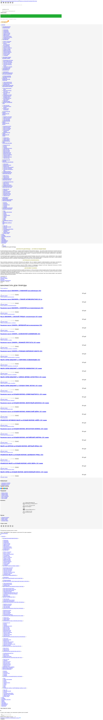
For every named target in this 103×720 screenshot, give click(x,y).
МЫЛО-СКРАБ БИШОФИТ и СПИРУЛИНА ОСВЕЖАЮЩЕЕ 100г (20, 360)
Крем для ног (6, 175)
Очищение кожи (4, 494)
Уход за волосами (5, 496)
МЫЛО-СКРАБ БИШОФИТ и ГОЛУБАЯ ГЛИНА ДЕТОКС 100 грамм (21, 385)
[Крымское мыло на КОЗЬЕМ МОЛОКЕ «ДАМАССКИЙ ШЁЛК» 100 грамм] (6, 409)
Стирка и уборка (4, 495)
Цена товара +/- (3, 277)
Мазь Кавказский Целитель (6, 93)
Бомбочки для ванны (7, 116)
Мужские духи (6, 166)
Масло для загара (7, 191)
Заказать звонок (3, 12)
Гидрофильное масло (7, 148)
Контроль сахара (6, 53)
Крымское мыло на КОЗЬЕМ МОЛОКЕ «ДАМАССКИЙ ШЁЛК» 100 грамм (23, 411)
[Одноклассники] (2, 488)
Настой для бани (6, 33)
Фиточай (5, 227)
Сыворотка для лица (7, 156)
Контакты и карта (4, 485)
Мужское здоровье (7, 51)
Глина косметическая (7, 82)
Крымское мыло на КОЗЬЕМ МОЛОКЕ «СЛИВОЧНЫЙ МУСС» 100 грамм (23, 394)
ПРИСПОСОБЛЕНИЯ (6, 200)
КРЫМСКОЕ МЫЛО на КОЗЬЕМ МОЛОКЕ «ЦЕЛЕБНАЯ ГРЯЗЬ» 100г (21, 455)
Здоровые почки (6, 46)
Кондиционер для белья (8, 60)
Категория (2, 279)
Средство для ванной (7, 62)
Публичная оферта (5, 517)
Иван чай (5, 225)
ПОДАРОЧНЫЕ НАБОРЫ (7, 199)
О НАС (2, 697)
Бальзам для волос (7, 126)
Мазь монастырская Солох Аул (7, 91)
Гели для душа (6, 105)
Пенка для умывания (7, 154)
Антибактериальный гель (8, 181)
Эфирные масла (6, 34)
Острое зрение (6, 54)
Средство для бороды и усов (9, 644)
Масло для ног (6, 176)
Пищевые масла (6, 215)
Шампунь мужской (7, 171)
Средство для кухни (7, 63)
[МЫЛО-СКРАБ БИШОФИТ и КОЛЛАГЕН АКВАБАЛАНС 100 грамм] (9, 365)
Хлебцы (4, 216)
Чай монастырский (7, 226)
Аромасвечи (5, 29)
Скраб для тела (6, 195)
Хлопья (4, 217)
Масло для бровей (7, 128)
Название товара (3, 278)
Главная (4, 245)
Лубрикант (5, 190)
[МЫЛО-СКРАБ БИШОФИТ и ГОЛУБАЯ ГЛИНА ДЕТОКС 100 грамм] (7, 383)
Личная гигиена (4, 492)
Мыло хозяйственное (7, 61)
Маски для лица (6, 151)
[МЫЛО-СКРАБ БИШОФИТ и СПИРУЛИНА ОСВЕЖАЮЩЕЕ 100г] (10, 357)
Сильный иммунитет (7, 52)
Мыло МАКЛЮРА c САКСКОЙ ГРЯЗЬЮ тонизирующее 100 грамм (21, 316)
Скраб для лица (6, 155)
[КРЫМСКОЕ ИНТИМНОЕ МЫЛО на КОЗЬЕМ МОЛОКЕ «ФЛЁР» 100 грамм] (4, 417)
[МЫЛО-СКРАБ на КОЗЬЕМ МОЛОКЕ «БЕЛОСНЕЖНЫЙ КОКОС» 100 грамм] (7, 469)
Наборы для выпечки (7, 212)
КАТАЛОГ (3, 536)
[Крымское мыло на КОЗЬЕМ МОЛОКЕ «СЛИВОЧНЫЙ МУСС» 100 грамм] (6, 391)
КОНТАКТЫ (3, 706)
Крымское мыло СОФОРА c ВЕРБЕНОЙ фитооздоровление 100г (21, 325)
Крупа (4, 219)
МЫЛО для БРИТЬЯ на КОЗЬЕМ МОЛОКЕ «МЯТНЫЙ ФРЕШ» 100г (21, 446)
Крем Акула (5, 100)
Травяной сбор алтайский (6, 231)
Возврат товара (4, 518)
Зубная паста (6, 137)
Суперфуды (5, 55)
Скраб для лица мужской (8, 167)
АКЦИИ (2, 700)
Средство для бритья (7, 168)
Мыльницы (5, 203)
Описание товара (3, 295)
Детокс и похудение (7, 41)
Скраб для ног (6, 177)
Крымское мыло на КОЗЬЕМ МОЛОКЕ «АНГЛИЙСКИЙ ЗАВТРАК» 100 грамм (24, 437)
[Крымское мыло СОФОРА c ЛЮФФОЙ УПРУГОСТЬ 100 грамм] (6, 340)
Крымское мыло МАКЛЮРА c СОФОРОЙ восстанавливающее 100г (21, 308)
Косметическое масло (7, 83)
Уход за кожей (4, 498)
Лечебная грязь (6, 84)
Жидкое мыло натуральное (6, 109)
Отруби (4, 213)
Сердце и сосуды (6, 48)
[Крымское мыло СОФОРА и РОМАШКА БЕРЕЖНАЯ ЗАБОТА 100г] (8, 348)
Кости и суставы (6, 42)
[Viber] (7, 488)
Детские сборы (6, 233)
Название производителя (5, 280)
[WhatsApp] (5, 488)
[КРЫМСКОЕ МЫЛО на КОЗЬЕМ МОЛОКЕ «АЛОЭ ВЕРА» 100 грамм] (5, 460)
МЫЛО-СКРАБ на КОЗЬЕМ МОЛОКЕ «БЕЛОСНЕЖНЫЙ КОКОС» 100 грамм (24, 472)
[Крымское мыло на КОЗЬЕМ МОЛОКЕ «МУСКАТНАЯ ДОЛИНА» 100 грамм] (7, 426)
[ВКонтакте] (1, 488)
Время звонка (3, 716)
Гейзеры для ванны (7, 117)
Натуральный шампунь (6, 131)
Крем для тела (6, 189)
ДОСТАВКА (3, 702)
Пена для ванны (6, 118)
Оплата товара (4, 519)
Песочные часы (6, 204)
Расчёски (5, 205)
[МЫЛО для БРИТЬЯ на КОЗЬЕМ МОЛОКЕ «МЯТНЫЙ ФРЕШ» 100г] (6, 443)
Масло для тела (6, 192)
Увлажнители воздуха (7, 37)
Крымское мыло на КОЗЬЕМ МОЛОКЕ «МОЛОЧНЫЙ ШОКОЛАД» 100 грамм (24, 403)
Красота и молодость (7, 47)
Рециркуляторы (6, 38)
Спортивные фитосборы (8, 229)
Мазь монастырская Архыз (8, 588)
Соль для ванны (6, 119)
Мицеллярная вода (7, 152)
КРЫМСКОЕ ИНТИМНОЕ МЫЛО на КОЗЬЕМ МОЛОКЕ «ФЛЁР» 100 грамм (23, 420)
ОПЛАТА (3, 701)
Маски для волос (6, 127)
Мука (4, 211)
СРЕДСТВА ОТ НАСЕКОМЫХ (5, 198)
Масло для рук (6, 183)
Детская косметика (7, 75)
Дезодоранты (6, 71)
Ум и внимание (6, 45)
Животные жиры (6, 101)
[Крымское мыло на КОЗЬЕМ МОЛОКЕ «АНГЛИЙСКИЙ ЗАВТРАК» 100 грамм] (6, 434)
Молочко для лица (7, 153)
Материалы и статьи (5, 484)
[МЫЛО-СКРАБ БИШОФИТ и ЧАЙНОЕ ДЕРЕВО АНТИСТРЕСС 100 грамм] (8, 374)
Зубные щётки (6, 139)
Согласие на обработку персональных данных (9, 717)
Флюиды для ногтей (7, 185)
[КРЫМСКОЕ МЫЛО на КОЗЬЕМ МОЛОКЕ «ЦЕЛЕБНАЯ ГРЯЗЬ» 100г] (6, 452)
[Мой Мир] (4, 488)
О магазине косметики (5, 483)
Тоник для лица (6, 157)
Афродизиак (5, 164)
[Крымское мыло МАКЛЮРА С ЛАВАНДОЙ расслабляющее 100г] (4, 288)
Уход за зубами (4, 497)
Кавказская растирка (7, 94)
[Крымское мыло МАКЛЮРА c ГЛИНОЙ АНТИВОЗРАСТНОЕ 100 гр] (7, 296)
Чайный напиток (6, 232)
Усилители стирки (6, 67)
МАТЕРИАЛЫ (4, 705)
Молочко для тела (7, 194)
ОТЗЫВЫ (3, 698)
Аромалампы (6, 30)
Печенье (5, 214)
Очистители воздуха (7, 36)
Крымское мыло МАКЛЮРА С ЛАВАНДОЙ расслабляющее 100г (20, 290)
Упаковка (5, 206)
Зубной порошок (6, 138)
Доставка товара (4, 520)
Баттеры (5, 146)
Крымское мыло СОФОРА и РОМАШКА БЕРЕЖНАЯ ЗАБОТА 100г (21, 351)
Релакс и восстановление (6, 44)
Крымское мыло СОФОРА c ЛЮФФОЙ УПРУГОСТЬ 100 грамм (20, 342)
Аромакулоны (6, 31)
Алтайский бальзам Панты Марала (7, 99)
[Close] (0, 534)
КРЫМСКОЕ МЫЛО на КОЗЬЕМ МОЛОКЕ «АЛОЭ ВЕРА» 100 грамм (21, 463)
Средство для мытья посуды (9, 572)
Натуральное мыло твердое (9, 600)
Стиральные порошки (7, 66)
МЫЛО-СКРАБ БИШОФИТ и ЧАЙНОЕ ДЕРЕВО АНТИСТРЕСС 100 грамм (23, 377)
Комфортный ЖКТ (7, 50)
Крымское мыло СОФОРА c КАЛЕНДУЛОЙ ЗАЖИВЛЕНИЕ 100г (20, 334)
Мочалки (5, 202)
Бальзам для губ (6, 145)
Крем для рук (6, 182)
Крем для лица (6, 149)
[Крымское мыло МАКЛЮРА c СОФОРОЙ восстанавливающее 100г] (8, 305)
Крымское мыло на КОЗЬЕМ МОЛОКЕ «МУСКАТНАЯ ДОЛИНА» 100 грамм (24, 429)
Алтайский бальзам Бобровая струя (7, 96)
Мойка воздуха (6, 35)
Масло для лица (6, 150)
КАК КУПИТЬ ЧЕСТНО (6, 699)
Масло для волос (6, 129)
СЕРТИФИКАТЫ (4, 703)
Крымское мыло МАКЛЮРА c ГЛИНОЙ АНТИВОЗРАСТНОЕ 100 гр (21, 299)
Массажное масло (7, 193)
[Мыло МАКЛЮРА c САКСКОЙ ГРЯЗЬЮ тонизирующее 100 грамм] (7, 314)
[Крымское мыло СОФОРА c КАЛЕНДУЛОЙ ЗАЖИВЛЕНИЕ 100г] (7, 331)
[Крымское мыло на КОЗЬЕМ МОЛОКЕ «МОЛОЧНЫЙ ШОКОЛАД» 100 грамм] (7, 400)
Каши (4, 218)
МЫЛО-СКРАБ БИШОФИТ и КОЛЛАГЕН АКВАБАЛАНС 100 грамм (21, 368)
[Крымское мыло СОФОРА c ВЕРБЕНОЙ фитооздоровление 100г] (8, 322)
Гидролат (5, 147)
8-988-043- (4, 9)
